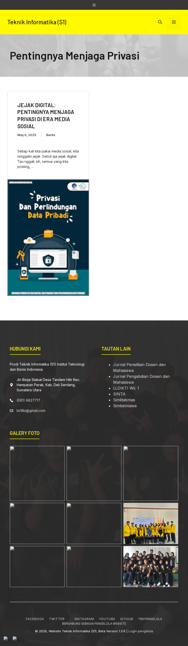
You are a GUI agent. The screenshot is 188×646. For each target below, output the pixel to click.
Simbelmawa (125, 405)
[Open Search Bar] (160, 22)
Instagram (84, 619)
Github (126, 619)
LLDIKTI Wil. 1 (126, 388)
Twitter (57, 619)
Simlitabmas (124, 399)
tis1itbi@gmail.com (31, 410)
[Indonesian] (16, 638)
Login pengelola (141, 631)
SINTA (119, 394)
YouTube (107, 619)
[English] (8, 638)
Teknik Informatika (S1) (36, 21)
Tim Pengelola (150, 619)
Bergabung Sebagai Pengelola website (94, 623)
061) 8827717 (29, 400)
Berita (50, 135)
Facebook (35, 619)
